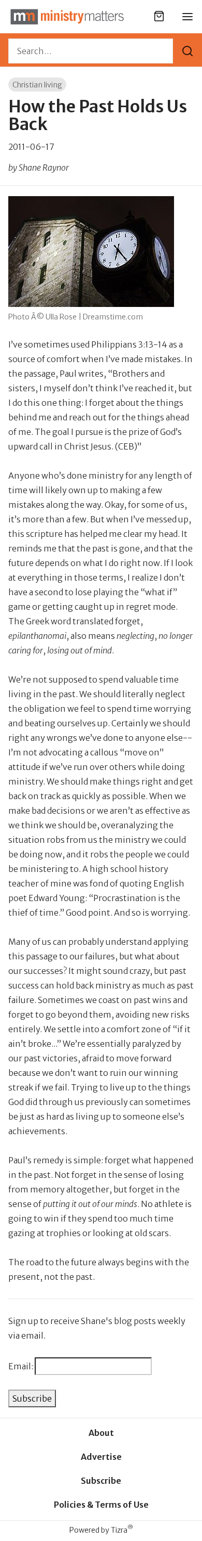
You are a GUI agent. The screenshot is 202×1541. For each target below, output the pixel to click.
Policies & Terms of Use (101, 1504)
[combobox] (90, 50)
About (101, 1433)
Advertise (101, 1457)
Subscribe (101, 1480)
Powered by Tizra (101, 1530)
